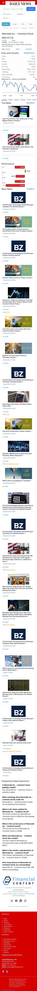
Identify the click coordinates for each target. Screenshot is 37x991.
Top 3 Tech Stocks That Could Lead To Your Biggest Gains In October (17, 119)
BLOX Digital (17, 986)
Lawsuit (16, 463)
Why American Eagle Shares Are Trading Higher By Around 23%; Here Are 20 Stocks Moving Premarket (17, 588)
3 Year (34, 99)
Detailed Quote (29, 53)
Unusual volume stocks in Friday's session (17, 278)
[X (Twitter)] (12, 901)
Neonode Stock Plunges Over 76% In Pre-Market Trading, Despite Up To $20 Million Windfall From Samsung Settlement (17, 614)
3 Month (23, 99)
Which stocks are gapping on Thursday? (17, 481)
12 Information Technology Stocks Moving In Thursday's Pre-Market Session (17, 532)
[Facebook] (16, 901)
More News (30, 103)
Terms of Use (11, 982)
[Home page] (20, 3)
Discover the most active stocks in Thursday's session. (14, 356)
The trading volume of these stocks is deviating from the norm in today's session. (18, 230)
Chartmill (6, 236)
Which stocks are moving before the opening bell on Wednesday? (18, 669)
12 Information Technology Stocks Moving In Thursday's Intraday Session (17, 381)
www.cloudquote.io (18, 890)
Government (9, 569)
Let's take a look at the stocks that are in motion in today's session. (16, 330)
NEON (9, 37)
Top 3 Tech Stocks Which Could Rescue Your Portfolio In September (18, 148)
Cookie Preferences (20, 983)
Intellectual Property (10, 463)
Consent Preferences (7, 990)
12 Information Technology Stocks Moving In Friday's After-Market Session (17, 719)
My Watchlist (20, 14)
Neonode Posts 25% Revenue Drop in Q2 (17, 743)
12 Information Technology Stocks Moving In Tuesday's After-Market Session (17, 642)
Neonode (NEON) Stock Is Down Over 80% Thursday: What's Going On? (17, 454)
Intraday (4, 99)
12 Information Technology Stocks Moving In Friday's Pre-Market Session (17, 769)
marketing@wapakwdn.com (14, 967)
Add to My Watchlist (7, 46)
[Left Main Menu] (3, 2)
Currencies (16, 28)
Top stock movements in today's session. (17, 431)
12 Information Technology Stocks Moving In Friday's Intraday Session (17, 254)
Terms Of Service (20, 895)
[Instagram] (25, 901)
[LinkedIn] (21, 901)
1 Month (17, 99)
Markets (6, 24)
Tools (30, 24)
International (24, 28)
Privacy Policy (30, 894)
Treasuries (31, 28)
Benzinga (6, 130)
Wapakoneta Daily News (21, 979)
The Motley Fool (8, 748)
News (10, 28)
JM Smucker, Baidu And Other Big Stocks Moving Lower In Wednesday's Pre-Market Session (17, 694)
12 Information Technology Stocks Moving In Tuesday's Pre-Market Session (17, 206)
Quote (8, 49)
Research (29, 49)
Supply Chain (18, 751)
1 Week (10, 99)
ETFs (23, 24)
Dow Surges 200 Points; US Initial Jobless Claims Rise (16, 405)
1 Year (29, 99)
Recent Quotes (6, 14)
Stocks (15, 24)
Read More (30, 189)
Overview (5, 28)
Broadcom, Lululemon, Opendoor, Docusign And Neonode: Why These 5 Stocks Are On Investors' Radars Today (17, 302)
